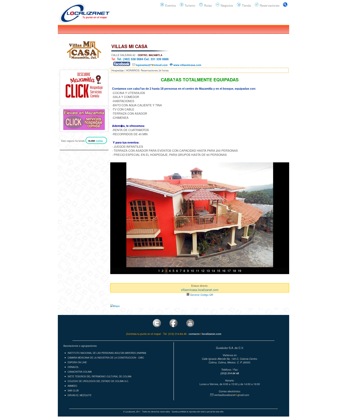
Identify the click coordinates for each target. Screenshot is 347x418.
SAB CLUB (73, 390)
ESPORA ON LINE (77, 362)
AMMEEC (72, 385)
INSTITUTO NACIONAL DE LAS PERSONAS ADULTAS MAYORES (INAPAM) (107, 353)
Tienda (246, 5)
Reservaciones (269, 5)
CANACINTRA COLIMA (80, 371)
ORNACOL (73, 367)
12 (202, 270)
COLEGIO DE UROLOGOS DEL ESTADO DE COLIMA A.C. (98, 381)
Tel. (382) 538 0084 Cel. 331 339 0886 (143, 59)
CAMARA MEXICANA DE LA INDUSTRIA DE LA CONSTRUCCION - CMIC (106, 357)
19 (239, 270)
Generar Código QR (201, 295)
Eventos (170, 5)
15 (218, 270)
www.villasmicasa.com (187, 65)
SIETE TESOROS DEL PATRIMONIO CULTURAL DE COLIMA (99, 376)
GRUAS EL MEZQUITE (79, 395)
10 (192, 270)
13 (208, 270)
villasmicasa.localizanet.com (200, 289)
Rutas (207, 5)
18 (234, 270)
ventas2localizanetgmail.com (231, 395)
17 (229, 270)
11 (197, 270)
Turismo (189, 5)
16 (223, 270)
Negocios (226, 5)
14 (213, 270)
